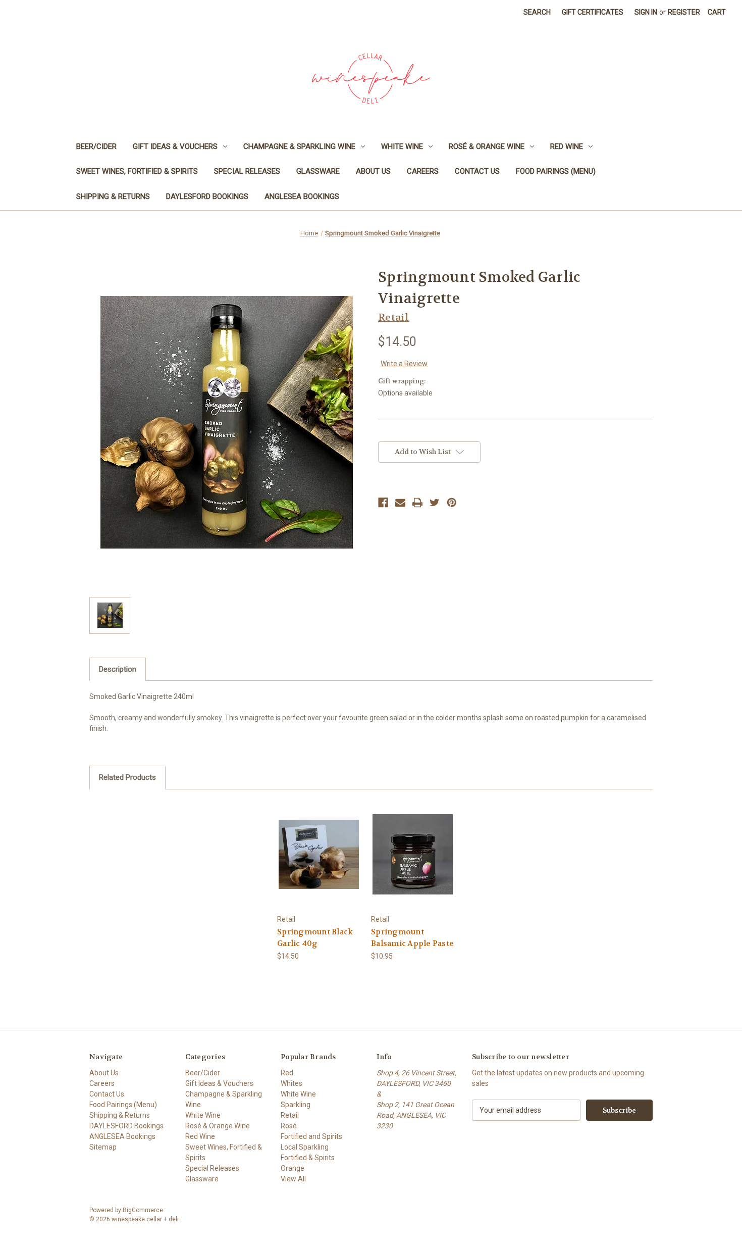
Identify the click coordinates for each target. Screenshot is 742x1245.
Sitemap (103, 1147)
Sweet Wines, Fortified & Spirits (137, 171)
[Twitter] (435, 502)
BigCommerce (143, 1210)
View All (293, 1179)
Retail (290, 1115)
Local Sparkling (305, 1147)
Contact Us (477, 171)
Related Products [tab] (127, 777)
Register (684, 12)
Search (537, 12)
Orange (292, 1168)
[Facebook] (383, 502)
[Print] (417, 502)
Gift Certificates (592, 12)
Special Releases (247, 171)
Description (117, 669)
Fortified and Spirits (311, 1136)
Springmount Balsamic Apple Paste (412, 938)
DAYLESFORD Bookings (207, 196)
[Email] (400, 502)
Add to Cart (319, 863)
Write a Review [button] (404, 364)
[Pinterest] (452, 502)
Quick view (318, 845)
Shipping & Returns (113, 196)
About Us (373, 171)
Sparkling (295, 1105)
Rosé (289, 1126)
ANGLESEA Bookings (301, 196)
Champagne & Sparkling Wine (299, 146)
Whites (291, 1083)
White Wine (402, 146)
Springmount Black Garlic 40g (315, 938)
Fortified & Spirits (308, 1158)
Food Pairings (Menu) (556, 171)
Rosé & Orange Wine (486, 146)
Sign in (645, 12)
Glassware (318, 171)
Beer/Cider (96, 146)
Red (287, 1073)
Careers (423, 171)
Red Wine (566, 146)
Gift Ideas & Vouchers (175, 146)
